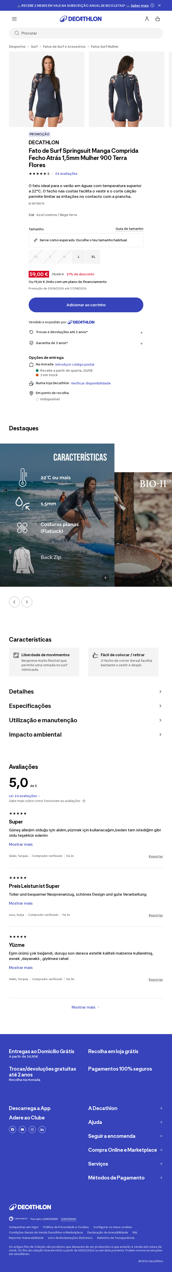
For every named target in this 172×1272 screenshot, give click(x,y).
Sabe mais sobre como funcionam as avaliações (44, 801)
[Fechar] (159, 5)
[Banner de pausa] (152, 5)
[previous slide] (14, 602)
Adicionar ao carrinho (86, 305)
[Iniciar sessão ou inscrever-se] (147, 18)
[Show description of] (105, 577)
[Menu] (14, 18)
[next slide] (27, 602)
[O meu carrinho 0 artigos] (157, 18)
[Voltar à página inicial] (81, 19)
